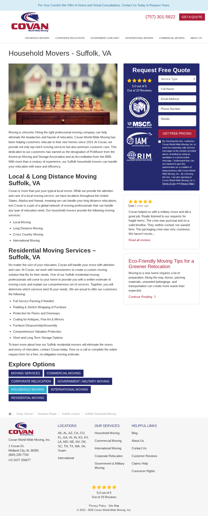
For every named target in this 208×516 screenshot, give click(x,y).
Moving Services (25, 373)
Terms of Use (169, 183)
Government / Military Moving (83, 381)
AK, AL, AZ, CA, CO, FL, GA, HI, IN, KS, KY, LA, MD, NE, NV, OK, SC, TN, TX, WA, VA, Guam (73, 441)
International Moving (69, 389)
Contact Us (139, 448)
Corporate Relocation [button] (69, 38)
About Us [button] (196, 38)
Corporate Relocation (31, 381)
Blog (135, 433)
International (66, 458)
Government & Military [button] (105, 38)
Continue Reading (140, 296)
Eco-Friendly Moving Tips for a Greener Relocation (161, 263)
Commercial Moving (64, 373)
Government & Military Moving (110, 465)
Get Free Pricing (177, 133)
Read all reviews (140, 240)
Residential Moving (27, 398)
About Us (138, 440)
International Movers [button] (139, 38)
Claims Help (140, 463)
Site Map (113, 505)
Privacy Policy (187, 183)
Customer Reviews (144, 456)
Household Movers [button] (37, 38)
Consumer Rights (143, 471)
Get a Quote (192, 17)
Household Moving (27, 389)
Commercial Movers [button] (171, 38)
